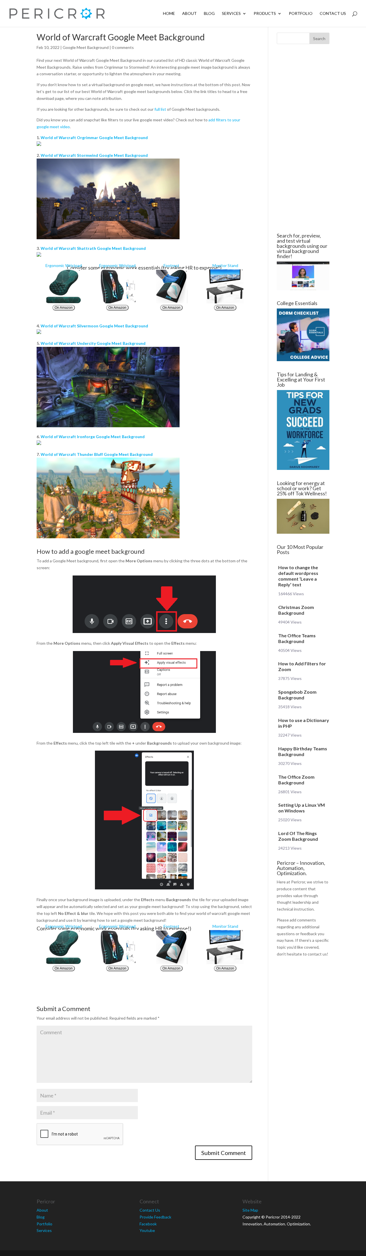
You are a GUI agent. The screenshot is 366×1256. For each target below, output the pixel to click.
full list (160, 109)
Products (265, 13)
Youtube (147, 1230)
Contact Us (333, 13)
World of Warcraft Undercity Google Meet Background (93, 343)
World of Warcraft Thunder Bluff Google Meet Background (97, 454)
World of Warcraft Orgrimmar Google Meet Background (94, 137)
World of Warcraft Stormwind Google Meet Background (94, 155)
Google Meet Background (86, 47)
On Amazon (64, 308)
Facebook (148, 1223)
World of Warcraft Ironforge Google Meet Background (93, 436)
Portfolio (301, 13)
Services (231, 13)
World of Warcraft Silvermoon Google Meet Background (94, 325)
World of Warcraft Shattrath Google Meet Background (93, 248)
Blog (209, 13)
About (189, 13)
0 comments (123, 47)
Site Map (250, 1210)
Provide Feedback (155, 1217)
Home (169, 13)
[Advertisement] (303, 138)
